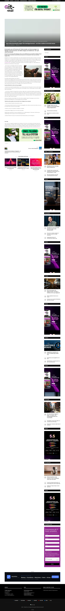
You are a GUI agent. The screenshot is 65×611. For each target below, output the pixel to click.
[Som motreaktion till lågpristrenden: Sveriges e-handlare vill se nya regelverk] (52, 283)
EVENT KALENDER (53, 15)
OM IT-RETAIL (17, 0)
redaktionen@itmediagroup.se (29, 595)
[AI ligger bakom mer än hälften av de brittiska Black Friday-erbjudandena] (52, 98)
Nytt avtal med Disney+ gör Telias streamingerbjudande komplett (52, 175)
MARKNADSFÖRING (23, 0)
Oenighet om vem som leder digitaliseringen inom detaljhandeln (53, 229)
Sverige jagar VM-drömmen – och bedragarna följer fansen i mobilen (10, 168)
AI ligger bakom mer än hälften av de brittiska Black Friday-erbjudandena (53, 106)
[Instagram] (53, 1)
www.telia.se (38, 126)
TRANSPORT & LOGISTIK (18, 15)
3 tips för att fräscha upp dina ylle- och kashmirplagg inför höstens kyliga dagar (53, 483)
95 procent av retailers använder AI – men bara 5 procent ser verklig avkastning (53, 234)
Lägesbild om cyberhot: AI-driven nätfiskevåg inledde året (52, 353)
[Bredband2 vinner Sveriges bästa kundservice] (52, 159)
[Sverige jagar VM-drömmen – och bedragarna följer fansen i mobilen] (10, 162)
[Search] (59, 15)
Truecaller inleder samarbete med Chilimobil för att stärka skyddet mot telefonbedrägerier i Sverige (53, 171)
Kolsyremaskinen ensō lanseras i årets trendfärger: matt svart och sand (53, 478)
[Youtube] (57, 1)
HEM (6, 15)
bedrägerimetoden (8, 62)
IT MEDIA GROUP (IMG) (32, 0)
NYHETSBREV (7, 0)
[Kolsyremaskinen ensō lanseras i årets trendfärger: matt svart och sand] (52, 470)
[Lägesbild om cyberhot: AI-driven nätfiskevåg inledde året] (52, 345)
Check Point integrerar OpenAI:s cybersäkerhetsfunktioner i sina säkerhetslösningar (23, 168)
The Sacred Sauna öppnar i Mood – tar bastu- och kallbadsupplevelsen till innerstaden (52, 415)
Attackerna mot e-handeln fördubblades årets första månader (53, 300)
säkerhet (6, 143)
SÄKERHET (47, 15)
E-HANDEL (39, 15)
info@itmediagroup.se (10, 595)
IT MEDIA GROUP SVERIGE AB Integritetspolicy (50, 590)
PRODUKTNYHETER (27, 15)
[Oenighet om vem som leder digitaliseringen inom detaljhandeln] (52, 221)
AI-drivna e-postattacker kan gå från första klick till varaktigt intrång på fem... (36, 168)
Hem (6, 41)
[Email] (58, 1)
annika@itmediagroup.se (30, 592)
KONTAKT (12, 0)
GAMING (43, 15)
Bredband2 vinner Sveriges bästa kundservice (52, 166)
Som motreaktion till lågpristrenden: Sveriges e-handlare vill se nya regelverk (53, 291)
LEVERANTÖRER (34, 15)
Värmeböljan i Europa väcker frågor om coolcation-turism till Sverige (53, 421)
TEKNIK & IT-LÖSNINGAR (13, 41)
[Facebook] (52, 1)
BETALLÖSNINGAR (10, 15)
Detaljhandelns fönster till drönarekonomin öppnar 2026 (52, 238)
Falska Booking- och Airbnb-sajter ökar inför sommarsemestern (53, 361)
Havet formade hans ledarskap (52, 110)
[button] (23, 171)
